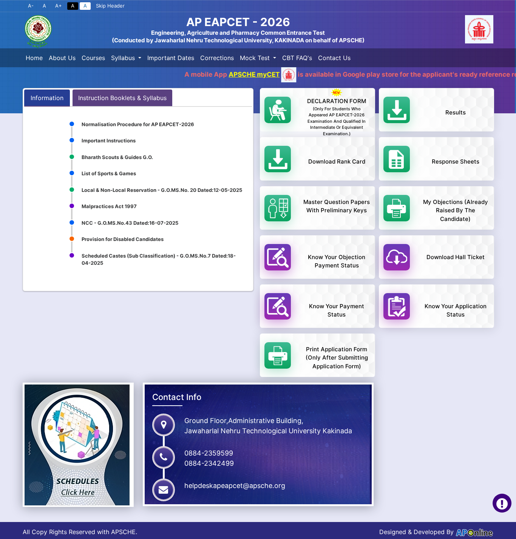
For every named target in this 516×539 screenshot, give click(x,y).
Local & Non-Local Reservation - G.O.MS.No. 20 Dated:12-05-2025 (162, 190)
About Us (62, 58)
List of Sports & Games (109, 173)
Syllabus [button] (124, 58)
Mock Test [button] (256, 58)
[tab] (47, 98)
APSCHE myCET (216, 74)
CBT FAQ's (297, 58)
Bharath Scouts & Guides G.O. (117, 157)
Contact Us (334, 58)
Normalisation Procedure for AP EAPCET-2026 (138, 124)
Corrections (217, 58)
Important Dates (170, 58)
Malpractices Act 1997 (109, 206)
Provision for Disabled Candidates (123, 239)
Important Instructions (109, 140)
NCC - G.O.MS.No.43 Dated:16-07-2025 (130, 223)
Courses (93, 58)
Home (34, 58)
